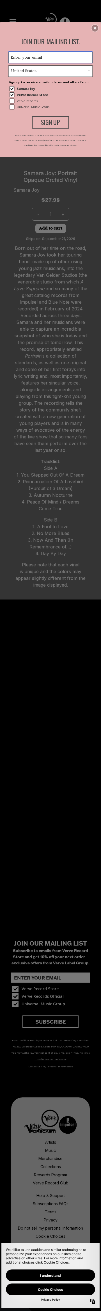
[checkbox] (51, 88)
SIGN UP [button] (50, 122)
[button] (94, 28)
